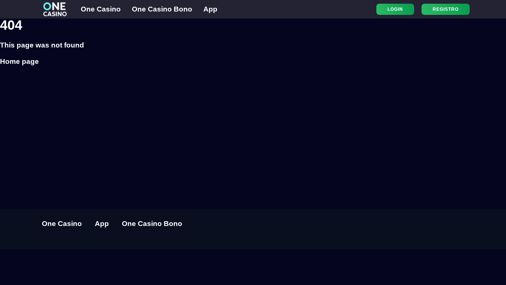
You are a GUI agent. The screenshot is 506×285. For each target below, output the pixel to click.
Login (395, 9)
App (210, 9)
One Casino (101, 9)
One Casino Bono (162, 9)
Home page (19, 61)
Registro (446, 9)
